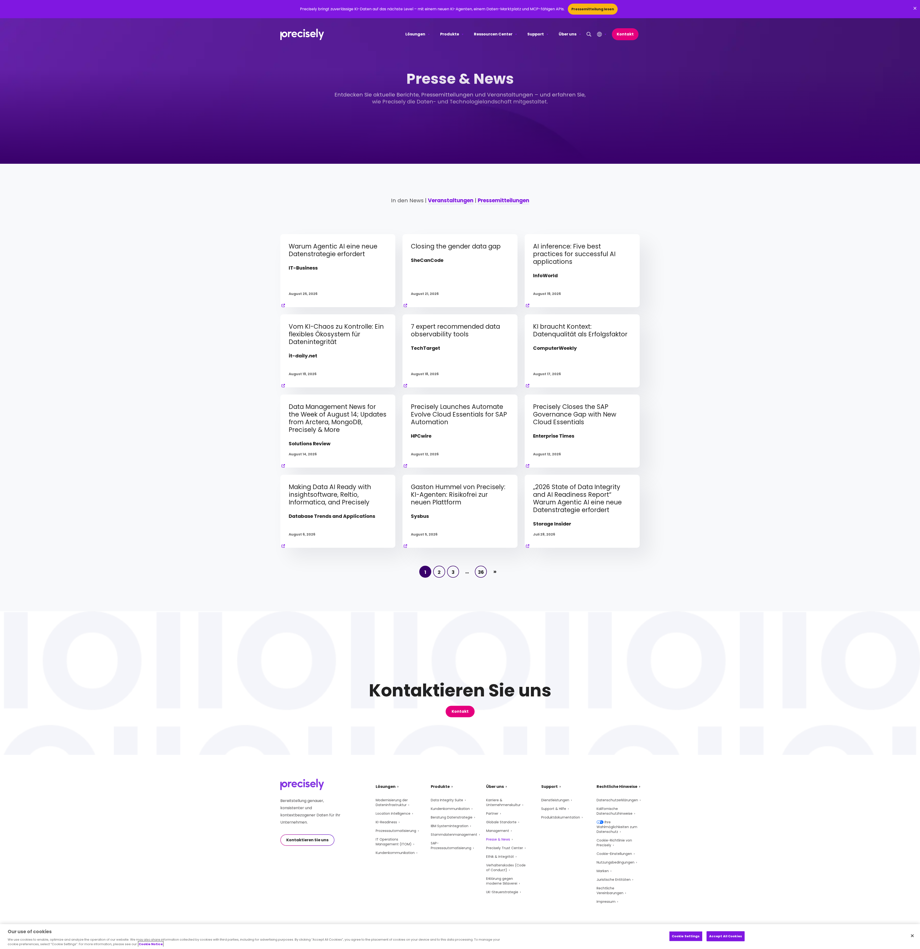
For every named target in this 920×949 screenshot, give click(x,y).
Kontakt (625, 34)
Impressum (606, 901)
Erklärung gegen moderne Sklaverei (501, 881)
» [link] (494, 572)
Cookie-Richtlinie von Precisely (614, 842)
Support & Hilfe (553, 808)
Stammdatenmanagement (454, 834)
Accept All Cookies (725, 936)
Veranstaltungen (450, 200)
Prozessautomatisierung (396, 830)
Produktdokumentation (560, 817)
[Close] (912, 936)
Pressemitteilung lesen (592, 9)
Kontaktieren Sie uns (307, 840)
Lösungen (415, 34)
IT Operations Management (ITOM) (394, 842)
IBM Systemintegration (449, 826)
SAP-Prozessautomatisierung (451, 845)
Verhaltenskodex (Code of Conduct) (506, 867)
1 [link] (425, 572)
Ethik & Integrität (500, 856)
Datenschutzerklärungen (617, 800)
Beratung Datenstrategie (451, 817)
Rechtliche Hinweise (617, 786)
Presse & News (498, 839)
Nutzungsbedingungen (615, 862)
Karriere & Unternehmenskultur (503, 802)
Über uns (567, 34)
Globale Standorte (501, 822)
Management (497, 830)
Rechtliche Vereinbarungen (610, 890)
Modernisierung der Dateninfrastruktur (392, 802)
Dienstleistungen (555, 800)
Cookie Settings (686, 936)
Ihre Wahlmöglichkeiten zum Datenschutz (617, 827)
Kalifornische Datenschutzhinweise (614, 811)
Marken (603, 871)
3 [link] (453, 572)
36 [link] (481, 572)
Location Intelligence (393, 813)
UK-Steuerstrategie (502, 892)
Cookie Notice (151, 944)
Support (535, 34)
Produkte (449, 34)
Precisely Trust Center (504, 848)
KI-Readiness (386, 822)
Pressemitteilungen (503, 200)
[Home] (302, 34)
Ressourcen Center (493, 34)
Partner (492, 813)
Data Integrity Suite (447, 800)
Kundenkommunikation (395, 852)
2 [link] (439, 572)
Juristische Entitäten (614, 879)
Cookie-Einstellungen (614, 853)
